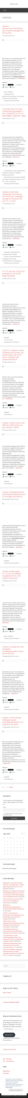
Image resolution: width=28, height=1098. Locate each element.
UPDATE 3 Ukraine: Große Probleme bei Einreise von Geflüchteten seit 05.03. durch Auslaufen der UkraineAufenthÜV (13, 355)
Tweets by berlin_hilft (9, 1049)
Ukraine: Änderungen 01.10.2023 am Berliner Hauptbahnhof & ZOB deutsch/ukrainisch (11, 574)
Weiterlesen (21, 78)
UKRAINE (10, 92)
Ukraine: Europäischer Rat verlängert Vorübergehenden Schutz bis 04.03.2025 (13, 650)
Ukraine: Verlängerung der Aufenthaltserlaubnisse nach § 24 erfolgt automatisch (13, 494)
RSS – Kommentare (8, 1061)
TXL (21, 179)
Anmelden (6, 1073)
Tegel (17, 179)
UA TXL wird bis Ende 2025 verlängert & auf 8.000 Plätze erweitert (13, 273)
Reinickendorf (21, 171)
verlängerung (17, 261)
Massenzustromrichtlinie (9, 96)
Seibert (7, 179)
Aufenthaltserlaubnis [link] (18, 538)
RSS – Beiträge (7, 1059)
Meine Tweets (7, 992)
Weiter (11, 787)
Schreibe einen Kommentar (11, 100)
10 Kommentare (8, 779)
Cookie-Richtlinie (8, 1087)
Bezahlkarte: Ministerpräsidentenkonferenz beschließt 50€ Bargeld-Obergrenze (13, 907)
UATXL (7, 181)
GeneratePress (22, 1095)
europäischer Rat (9, 94)
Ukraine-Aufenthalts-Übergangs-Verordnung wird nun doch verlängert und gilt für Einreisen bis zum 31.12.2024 (12, 196)
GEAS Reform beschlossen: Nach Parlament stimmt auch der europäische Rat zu (12, 945)
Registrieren (6, 1071)
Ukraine (4, 98)
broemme (17, 177)
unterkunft (12, 181)
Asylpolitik (7, 252)
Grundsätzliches (8, 171)
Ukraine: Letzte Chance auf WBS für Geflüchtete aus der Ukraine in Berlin (13, 425)
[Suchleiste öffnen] (26, 10)
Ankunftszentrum (9, 177)
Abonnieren (9, 1035)
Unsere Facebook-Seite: (11, 1002)
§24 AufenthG (13, 98)
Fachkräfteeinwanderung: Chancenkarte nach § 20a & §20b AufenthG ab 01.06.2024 (12, 931)
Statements (11, 173)
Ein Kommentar (8, 484)
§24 (8, 98)
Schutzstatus (20, 96)
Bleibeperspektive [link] (19, 76)
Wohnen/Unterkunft (8, 175)
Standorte (5, 173)
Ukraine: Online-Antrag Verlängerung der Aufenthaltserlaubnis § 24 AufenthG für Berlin (12, 721)
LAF (3, 179)
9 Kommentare (8, 414)
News (5, 92)
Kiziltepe (23, 177)
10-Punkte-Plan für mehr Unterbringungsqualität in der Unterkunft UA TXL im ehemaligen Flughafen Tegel (14, 112)
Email (4, 807)
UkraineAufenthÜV (7, 261)
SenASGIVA (12, 179)
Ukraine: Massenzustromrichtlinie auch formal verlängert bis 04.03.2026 (13, 29)
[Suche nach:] (14, 966)
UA (7, 340)
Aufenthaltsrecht (15, 252)
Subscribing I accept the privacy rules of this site (12, 814)
